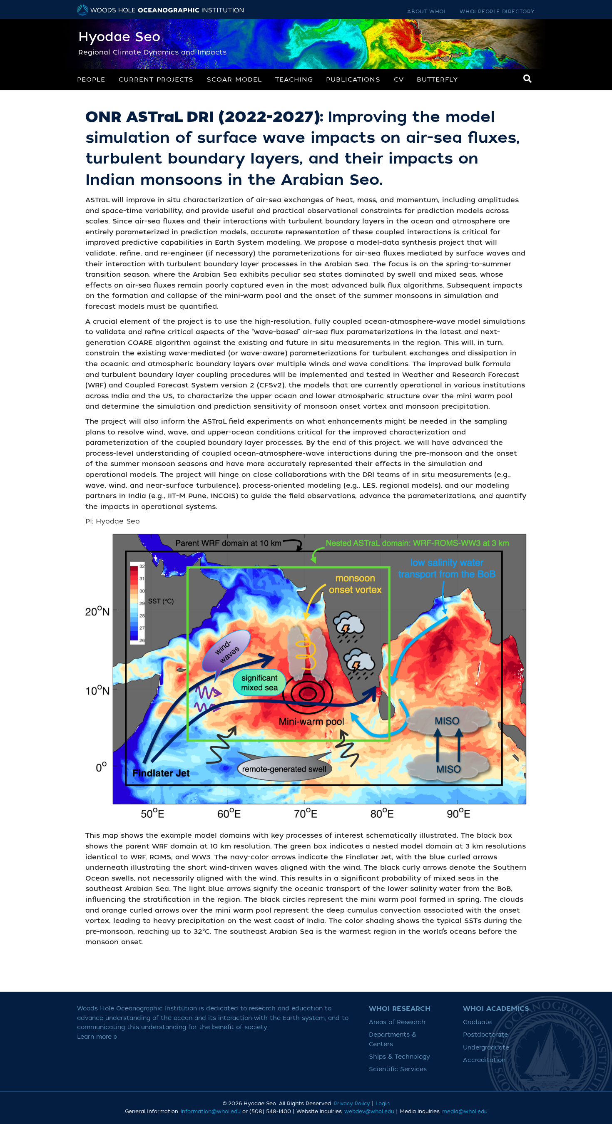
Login (383, 1103)
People (91, 79)
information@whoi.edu (211, 1111)
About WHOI (426, 11)
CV (399, 79)
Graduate (477, 1022)
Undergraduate (486, 1048)
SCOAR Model (234, 79)
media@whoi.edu (465, 1111)
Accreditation (484, 1060)
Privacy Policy (352, 1103)
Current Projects (156, 79)
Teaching (294, 79)
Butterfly (437, 79)
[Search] (527, 78)
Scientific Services (398, 1069)
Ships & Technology (399, 1057)
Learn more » (97, 1037)
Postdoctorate (485, 1035)
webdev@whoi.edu (369, 1111)
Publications (353, 79)
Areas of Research (397, 1022)
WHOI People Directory (497, 11)
